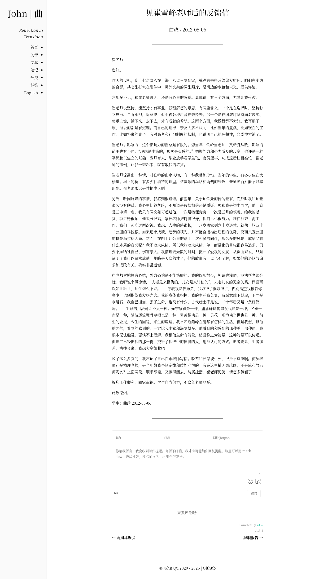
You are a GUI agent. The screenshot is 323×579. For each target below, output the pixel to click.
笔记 (34, 70)
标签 (34, 85)
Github (209, 568)
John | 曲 (25, 13)
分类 (34, 77)
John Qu (171, 568)
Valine (260, 525)
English (31, 92)
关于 (34, 54)
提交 (254, 493)
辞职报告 (250, 537)
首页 (34, 47)
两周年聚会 (126, 537)
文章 (34, 62)
